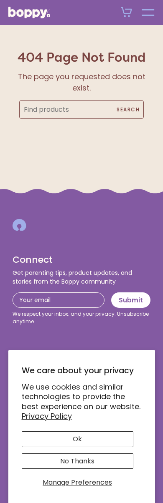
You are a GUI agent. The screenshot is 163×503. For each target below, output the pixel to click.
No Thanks (77, 461)
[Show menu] (148, 12)
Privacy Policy (47, 416)
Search (128, 109)
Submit (131, 300)
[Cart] (126, 12)
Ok (77, 439)
